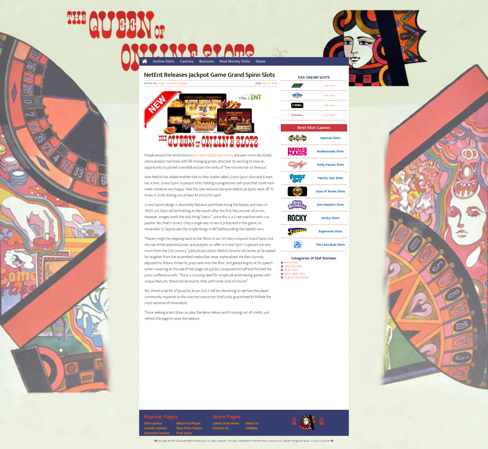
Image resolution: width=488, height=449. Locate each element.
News (260, 61)
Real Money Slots (235, 61)
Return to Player (189, 423)
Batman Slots (330, 138)
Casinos (186, 61)
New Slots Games (189, 428)
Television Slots (293, 266)
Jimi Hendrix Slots (330, 205)
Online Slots (163, 61)
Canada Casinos (155, 428)
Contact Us (221, 428)
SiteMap (251, 428)
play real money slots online (212, 155)
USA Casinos (153, 423)
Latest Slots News (226, 423)
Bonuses (206, 61)
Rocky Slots (330, 218)
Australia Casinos (157, 433)
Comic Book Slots (294, 273)
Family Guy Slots (330, 178)
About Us (252, 423)
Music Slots (291, 270)
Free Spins (184, 433)
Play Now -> (330, 85)
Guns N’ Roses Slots (330, 191)
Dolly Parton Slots (330, 165)
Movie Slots (291, 262)
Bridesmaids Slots (330, 151)
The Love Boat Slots (330, 245)
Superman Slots (330, 231)
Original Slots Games (296, 277)
